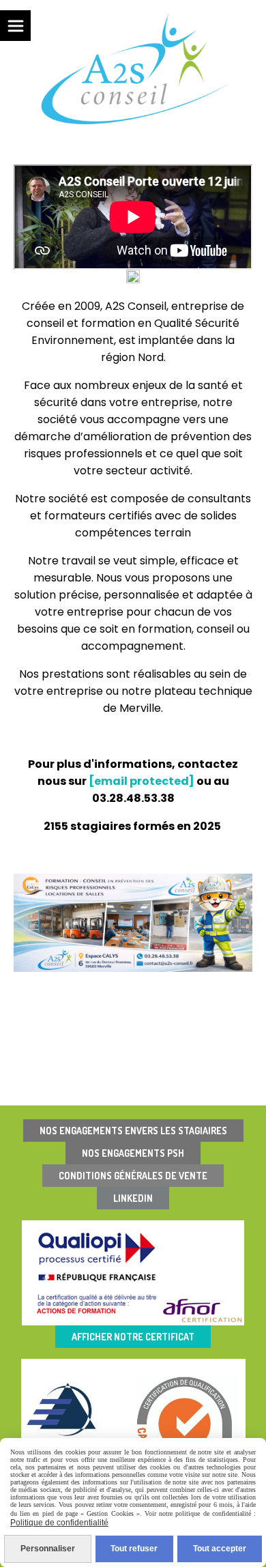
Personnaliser (47, 1548)
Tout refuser (134, 1548)
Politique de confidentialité (59, 1522)
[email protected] (141, 781)
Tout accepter (219, 1548)
